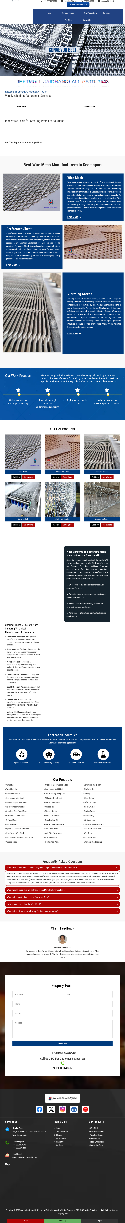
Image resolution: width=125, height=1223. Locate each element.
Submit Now (62, 1043)
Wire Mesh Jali (11, 789)
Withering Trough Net (53, 798)
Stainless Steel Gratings (93, 842)
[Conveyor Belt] (23, 516)
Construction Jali (51, 820)
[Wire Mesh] (23, 468)
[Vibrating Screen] (102, 468)
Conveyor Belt (89, 106)
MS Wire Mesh (11, 824)
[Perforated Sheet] (62, 468)
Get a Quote (28, 477)
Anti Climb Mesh (51, 829)
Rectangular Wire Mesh (15, 798)
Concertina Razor (102, 519)
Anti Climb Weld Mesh (53, 833)
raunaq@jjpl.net (31, 1157)
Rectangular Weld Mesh (54, 789)
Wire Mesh (21, 106)
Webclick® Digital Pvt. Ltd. (93, 1210)
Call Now (16, 477)
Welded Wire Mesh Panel (54, 824)
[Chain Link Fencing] (62, 516)
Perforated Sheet (62, 471)
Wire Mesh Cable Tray (92, 829)
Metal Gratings (89, 807)
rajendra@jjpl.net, (18, 1157)
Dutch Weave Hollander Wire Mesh (19, 837)
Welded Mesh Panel (52, 815)
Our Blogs (68, 20)
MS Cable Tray (89, 789)
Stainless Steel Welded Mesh (56, 785)
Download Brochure (79, 4)
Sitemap (106, 13)
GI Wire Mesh (11, 820)
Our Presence (60, 1138)
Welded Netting (51, 811)
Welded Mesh (11, 842)
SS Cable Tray (89, 820)
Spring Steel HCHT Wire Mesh (18, 829)
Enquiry (99, 1221)
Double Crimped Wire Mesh (16, 802)
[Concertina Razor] (102, 516)
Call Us (25, 1221)
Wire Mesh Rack (90, 837)
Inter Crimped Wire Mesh (15, 807)
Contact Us (87, 20)
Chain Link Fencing (62, 519)
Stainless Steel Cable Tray (94, 824)
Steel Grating (89, 798)
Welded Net (49, 807)
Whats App (62, 1221)
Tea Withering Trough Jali (55, 793)
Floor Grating (89, 815)
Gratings (87, 793)
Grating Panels (89, 811)
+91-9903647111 (19, 1148)
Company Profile (68, 13)
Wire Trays (88, 833)
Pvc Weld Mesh (51, 837)
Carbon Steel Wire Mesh (15, 815)
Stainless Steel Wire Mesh (16, 811)
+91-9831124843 (62, 1067)
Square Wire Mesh (13, 793)
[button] (9, 50)
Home (49, 13)
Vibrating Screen (102, 471)
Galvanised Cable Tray (92, 785)
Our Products (89, 13)
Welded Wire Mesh (52, 802)
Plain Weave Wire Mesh (15, 833)
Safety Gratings (90, 802)
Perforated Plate (52, 842)
